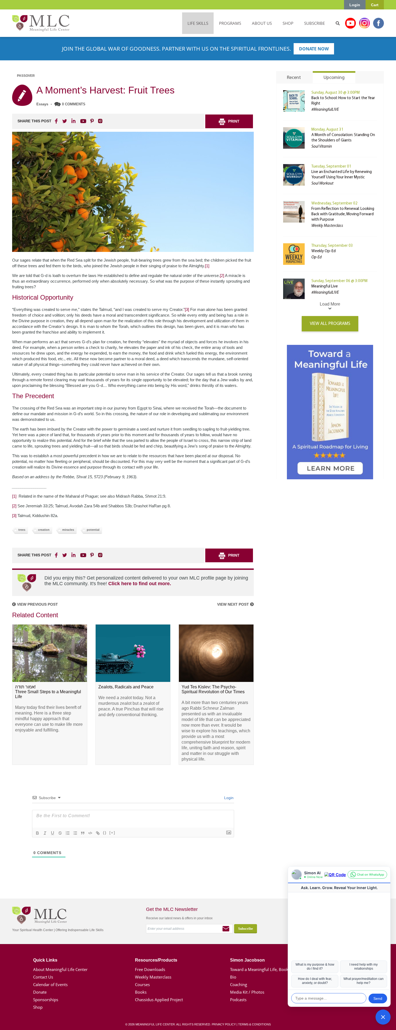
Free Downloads (150, 969)
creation (44, 529)
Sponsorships (45, 999)
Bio (233, 977)
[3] (187, 309)
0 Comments (73, 104)
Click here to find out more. (139, 583)
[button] (383, 1017)
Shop (38, 1007)
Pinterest (92, 121)
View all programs (330, 323)
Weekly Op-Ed (323, 251)
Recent (294, 77)
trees (21, 529)
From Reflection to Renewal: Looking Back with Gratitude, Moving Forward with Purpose (342, 214)
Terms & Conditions (254, 1024)
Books (141, 992)
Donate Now (314, 49)
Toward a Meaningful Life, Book (259, 969)
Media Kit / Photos (247, 992)
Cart (374, 5)
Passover (26, 76)
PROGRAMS (230, 23)
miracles (68, 529)
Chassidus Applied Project (159, 999)
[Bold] (37, 833)
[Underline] (52, 833)
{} (105, 833)
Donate (40, 992)
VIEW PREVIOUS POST (37, 604)
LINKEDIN (73, 121)
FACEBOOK (57, 121)
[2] (222, 275)
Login (354, 5)
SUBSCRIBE (314, 23)
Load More (330, 304)
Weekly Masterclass (153, 977)
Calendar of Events (50, 984)
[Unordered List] (75, 833)
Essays (42, 104)
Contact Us (43, 977)
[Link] (98, 833)
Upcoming (334, 77)
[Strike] (60, 833)
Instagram (364, 23)
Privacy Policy (224, 1024)
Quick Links (45, 960)
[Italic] (45, 833)
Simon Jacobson (247, 960)
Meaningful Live (324, 287)
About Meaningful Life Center (60, 969)
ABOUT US (262, 23)
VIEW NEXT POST (233, 604)
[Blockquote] (82, 833)
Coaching (238, 984)
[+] (112, 833)
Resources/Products (156, 960)
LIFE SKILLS (197, 23)
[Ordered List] (67, 833)
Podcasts (238, 999)
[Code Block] (90, 833)
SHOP (288, 23)
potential (93, 529)
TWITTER (65, 121)
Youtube (350, 23)
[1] (207, 265)
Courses (142, 984)
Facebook (378, 23)
